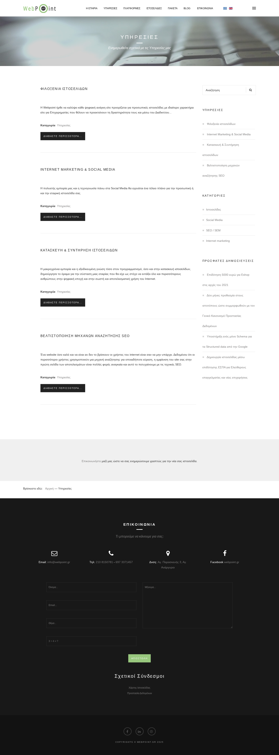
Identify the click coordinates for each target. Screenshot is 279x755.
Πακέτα (172, 8)
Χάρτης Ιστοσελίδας (139, 687)
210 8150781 (104, 562)
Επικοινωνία (205, 8)
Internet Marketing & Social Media (77, 169)
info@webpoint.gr (58, 562)
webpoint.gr (231, 562)
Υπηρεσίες (110, 8)
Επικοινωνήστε (91, 461)
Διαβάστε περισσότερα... (63, 136)
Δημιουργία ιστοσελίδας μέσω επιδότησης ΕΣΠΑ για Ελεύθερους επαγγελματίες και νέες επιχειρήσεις (225, 367)
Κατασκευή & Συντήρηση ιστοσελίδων (79, 250)
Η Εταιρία (91, 8)
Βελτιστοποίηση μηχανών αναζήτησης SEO (85, 336)
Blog (187, 8)
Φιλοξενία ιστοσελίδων (64, 89)
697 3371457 (124, 562)
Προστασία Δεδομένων (139, 693)
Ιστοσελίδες (154, 8)
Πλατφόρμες (131, 8)
